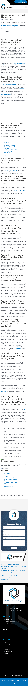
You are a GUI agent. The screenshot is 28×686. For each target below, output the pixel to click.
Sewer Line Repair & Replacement (11, 146)
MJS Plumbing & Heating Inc (11, 170)
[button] (26, 7)
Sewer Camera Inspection (9, 145)
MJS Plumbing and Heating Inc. (12, 210)
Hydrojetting (6, 142)
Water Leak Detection (8, 154)
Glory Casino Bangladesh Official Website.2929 (11, 564)
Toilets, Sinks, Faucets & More (10, 149)
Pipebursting (6, 143)
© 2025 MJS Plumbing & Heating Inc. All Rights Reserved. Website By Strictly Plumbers (14, 682)
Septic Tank (6, 155)
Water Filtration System (9, 151)
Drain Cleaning (7, 140)
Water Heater (7, 152)
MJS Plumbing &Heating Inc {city (10, 84)
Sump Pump (6, 148)
